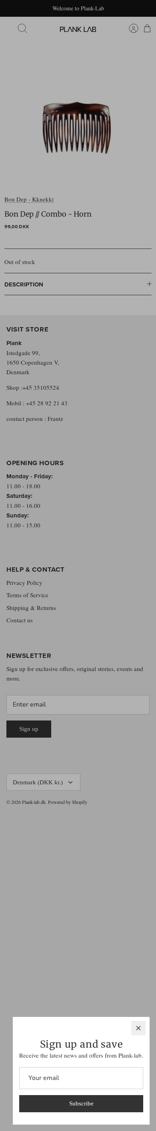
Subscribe (81, 1103)
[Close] (138, 1028)
